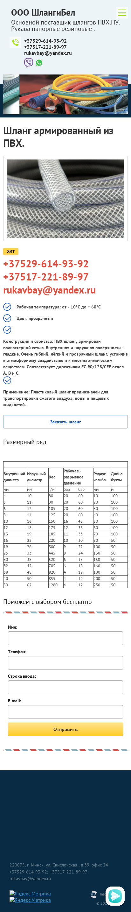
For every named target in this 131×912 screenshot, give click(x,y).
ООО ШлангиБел (43, 12)
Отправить (65, 729)
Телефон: (17, 651)
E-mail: (14, 700)
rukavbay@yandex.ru (48, 53)
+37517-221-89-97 (45, 47)
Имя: (12, 627)
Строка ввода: (22, 676)
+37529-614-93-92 (45, 41)
